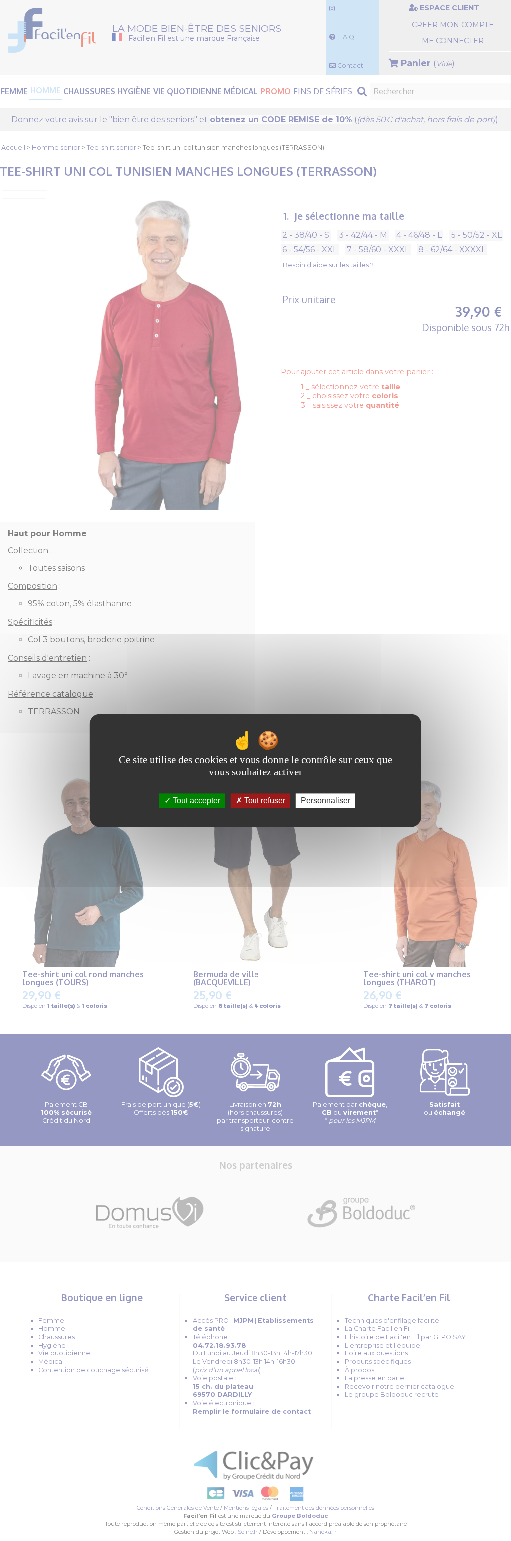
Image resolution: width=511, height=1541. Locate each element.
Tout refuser (263, 800)
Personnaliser (325, 800)
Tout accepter (195, 800)
